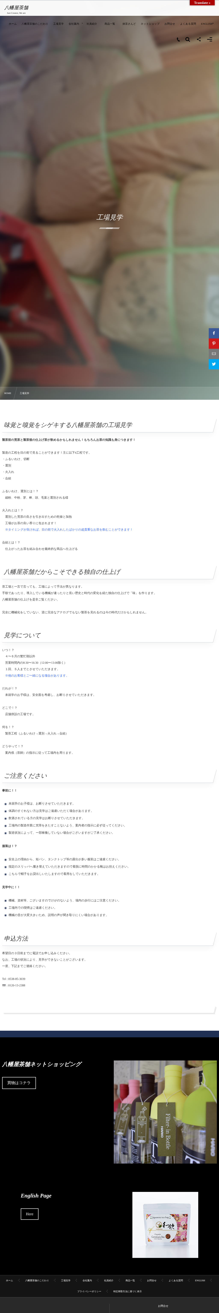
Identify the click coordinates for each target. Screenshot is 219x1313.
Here (29, 1214)
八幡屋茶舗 (16, 7)
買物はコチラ (19, 1083)
